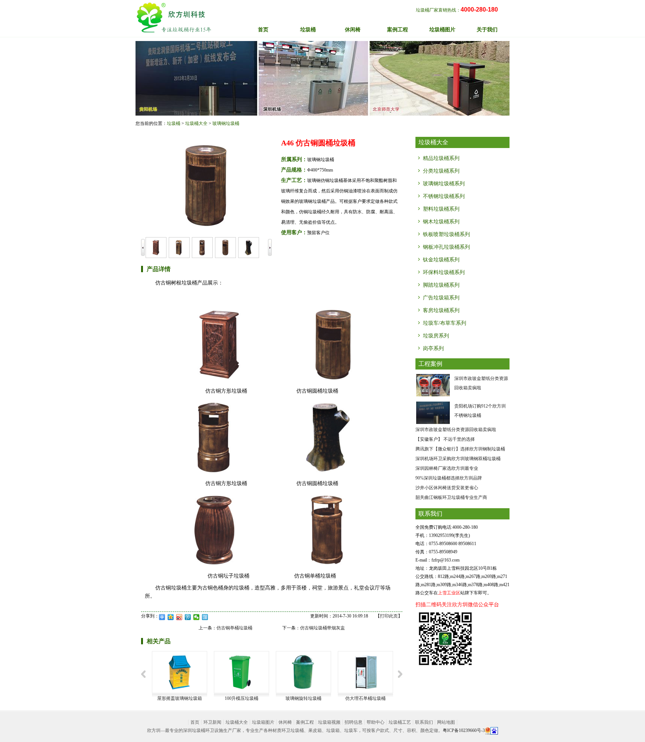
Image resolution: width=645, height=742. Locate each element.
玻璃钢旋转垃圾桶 (303, 698)
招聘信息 (353, 722)
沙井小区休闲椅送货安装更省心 (446, 487)
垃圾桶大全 (196, 123)
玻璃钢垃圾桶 (225, 123)
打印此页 (389, 616)
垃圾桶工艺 (400, 722)
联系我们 (424, 722)
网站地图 (446, 722)
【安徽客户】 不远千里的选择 (445, 439)
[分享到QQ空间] (171, 617)
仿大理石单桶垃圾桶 (365, 698)
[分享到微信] (196, 617)
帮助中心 (375, 722)
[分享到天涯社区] (205, 617)
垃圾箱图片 (263, 722)
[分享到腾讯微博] (188, 617)
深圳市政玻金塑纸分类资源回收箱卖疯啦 (455, 429)
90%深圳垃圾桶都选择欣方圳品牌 (448, 478)
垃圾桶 (173, 123)
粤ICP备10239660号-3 (464, 730)
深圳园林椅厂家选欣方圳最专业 (446, 468)
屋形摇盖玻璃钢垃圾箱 (179, 698)
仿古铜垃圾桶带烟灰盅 (322, 628)
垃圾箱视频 (329, 722)
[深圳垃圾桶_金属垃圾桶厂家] (173, 17)
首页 (263, 29)
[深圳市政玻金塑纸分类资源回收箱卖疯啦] (433, 384)
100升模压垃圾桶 (241, 698)
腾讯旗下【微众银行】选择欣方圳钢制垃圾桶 (460, 449)
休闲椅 (285, 722)
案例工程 (305, 722)
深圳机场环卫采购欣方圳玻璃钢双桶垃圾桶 (458, 458)
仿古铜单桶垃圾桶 (234, 628)
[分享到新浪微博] (179, 617)
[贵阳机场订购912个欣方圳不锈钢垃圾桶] (433, 412)
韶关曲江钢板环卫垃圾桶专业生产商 (451, 497)
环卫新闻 (212, 722)
